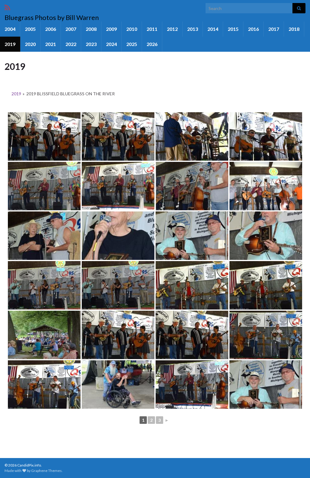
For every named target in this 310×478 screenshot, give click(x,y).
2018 (294, 29)
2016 (253, 29)
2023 (91, 44)
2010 (131, 29)
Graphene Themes (46, 470)
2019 (10, 44)
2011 (152, 29)
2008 (91, 29)
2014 (212, 29)
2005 (30, 29)
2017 (273, 29)
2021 (50, 44)
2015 (233, 29)
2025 (131, 44)
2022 (70, 44)
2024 (111, 44)
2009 (111, 29)
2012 (172, 29)
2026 (152, 44)
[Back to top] (296, 464)
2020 (30, 44)
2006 (50, 29)
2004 (10, 29)
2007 (70, 29)
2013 (192, 29)
